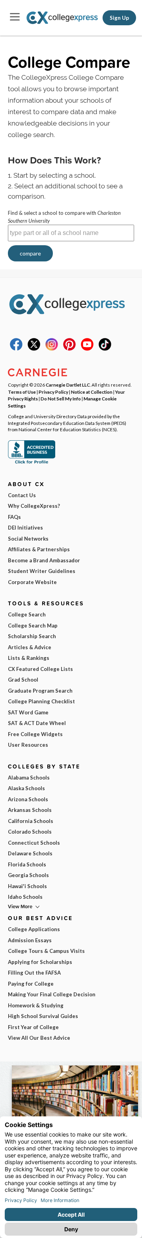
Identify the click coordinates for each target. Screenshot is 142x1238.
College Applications (34, 929)
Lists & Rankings (28, 658)
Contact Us (22, 495)
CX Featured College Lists (40, 669)
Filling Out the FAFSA (34, 972)
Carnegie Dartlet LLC (68, 384)
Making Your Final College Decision (51, 994)
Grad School (23, 679)
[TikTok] (105, 349)
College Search (27, 614)
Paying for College (31, 984)
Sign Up (119, 18)
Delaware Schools (30, 853)
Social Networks (28, 538)
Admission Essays (30, 940)
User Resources (28, 745)
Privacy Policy (53, 392)
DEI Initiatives (25, 527)
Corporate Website (32, 582)
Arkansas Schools (30, 810)
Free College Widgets (35, 734)
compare (30, 253)
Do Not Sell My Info (61, 398)
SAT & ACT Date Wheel (37, 723)
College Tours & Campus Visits (46, 951)
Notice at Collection (91, 392)
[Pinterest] (69, 349)
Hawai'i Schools (27, 886)
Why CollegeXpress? (34, 506)
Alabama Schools (29, 777)
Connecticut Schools (34, 843)
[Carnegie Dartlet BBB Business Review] (31, 463)
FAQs (14, 517)
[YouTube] (87, 349)
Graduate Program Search (40, 691)
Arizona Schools (28, 799)
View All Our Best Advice (39, 1038)
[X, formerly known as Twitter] (34, 349)
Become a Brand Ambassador (44, 560)
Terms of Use (22, 392)
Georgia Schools (28, 875)
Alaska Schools (26, 788)
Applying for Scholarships (40, 962)
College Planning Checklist (41, 701)
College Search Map (33, 625)
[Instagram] (51, 349)
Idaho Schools (25, 897)
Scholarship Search (32, 636)
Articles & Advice (29, 647)
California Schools (30, 821)
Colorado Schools (30, 831)
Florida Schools (27, 864)
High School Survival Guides (43, 1016)
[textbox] (71, 233)
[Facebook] (16, 349)
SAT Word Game (28, 712)
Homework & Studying (36, 1005)
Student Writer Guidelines (41, 571)
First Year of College (33, 1027)
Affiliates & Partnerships (39, 549)
